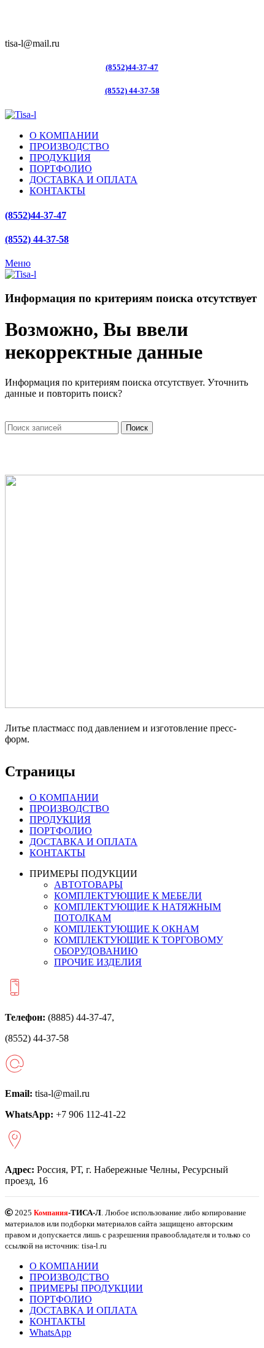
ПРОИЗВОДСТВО (69, 808)
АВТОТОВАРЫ (88, 884)
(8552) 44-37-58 (132, 90)
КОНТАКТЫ (57, 852)
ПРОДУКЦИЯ (60, 819)
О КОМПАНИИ (64, 797)
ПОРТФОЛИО (60, 830)
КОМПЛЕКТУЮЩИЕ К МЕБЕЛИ (128, 895)
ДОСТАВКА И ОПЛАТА (83, 841)
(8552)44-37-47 (132, 67)
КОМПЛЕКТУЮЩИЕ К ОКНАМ (126, 929)
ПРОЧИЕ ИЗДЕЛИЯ (98, 962)
